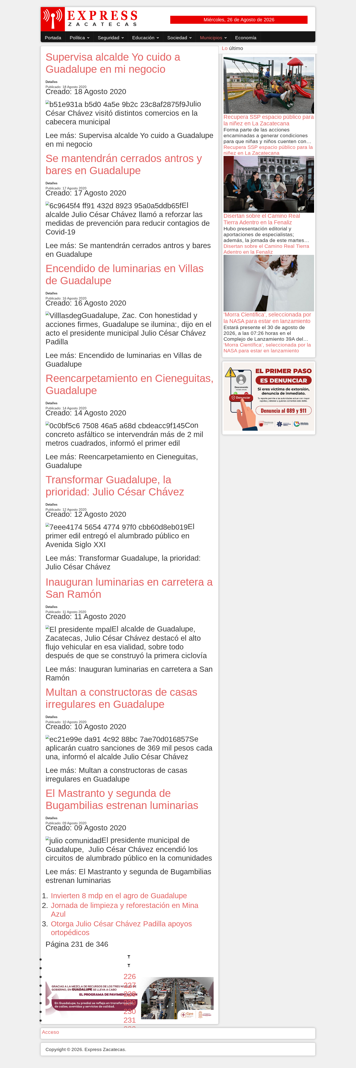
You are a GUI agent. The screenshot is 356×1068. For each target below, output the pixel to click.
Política (77, 37)
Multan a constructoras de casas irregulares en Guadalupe (121, 698)
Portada (53, 37)
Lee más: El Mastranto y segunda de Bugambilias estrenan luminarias (128, 876)
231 (130, 1020)
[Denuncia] (269, 396)
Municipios (211, 37)
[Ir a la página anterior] (129, 967)
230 (130, 1011)
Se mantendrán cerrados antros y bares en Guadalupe (124, 164)
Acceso (50, 1032)
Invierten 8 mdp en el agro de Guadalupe (119, 895)
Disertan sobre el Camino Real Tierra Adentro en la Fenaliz (266, 249)
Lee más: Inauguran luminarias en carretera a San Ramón (129, 673)
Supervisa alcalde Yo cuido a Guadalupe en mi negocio (113, 63)
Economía (245, 37)
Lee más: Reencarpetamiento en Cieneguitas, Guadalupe (122, 461)
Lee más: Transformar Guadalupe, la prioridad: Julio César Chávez (123, 562)
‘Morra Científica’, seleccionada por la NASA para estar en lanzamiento (267, 347)
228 (130, 994)
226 (130, 976)
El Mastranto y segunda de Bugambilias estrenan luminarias (122, 799)
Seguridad (108, 37)
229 (130, 1002)
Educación (143, 37)
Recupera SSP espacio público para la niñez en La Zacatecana (268, 150)
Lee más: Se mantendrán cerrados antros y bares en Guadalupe (128, 250)
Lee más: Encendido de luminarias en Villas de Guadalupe (124, 359)
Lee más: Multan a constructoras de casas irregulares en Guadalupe (116, 774)
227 (130, 985)
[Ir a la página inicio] (129, 959)
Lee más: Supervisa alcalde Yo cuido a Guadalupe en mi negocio (129, 139)
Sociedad (177, 37)
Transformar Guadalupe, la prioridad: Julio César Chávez (115, 486)
